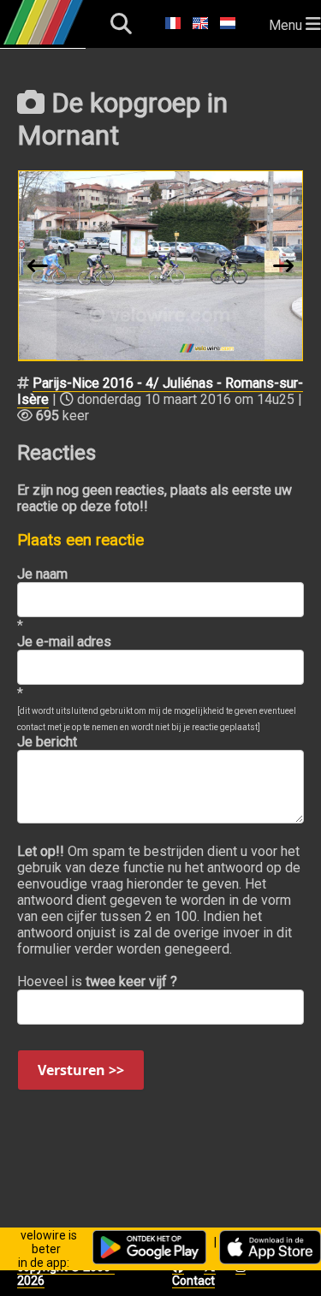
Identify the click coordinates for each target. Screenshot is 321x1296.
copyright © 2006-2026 (66, 1273)
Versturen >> (81, 1070)
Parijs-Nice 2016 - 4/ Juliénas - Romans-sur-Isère (160, 391)
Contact (193, 1280)
